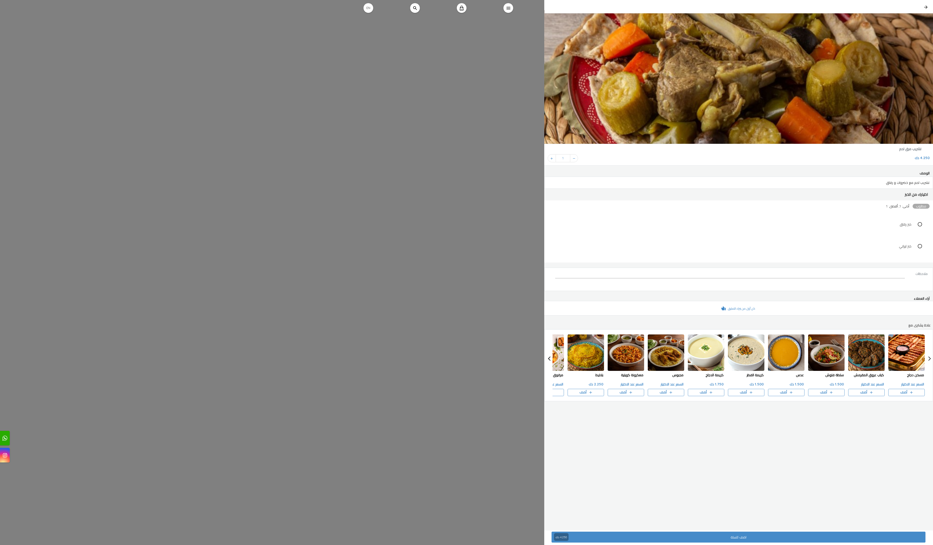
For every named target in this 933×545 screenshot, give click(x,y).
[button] (738, 194)
